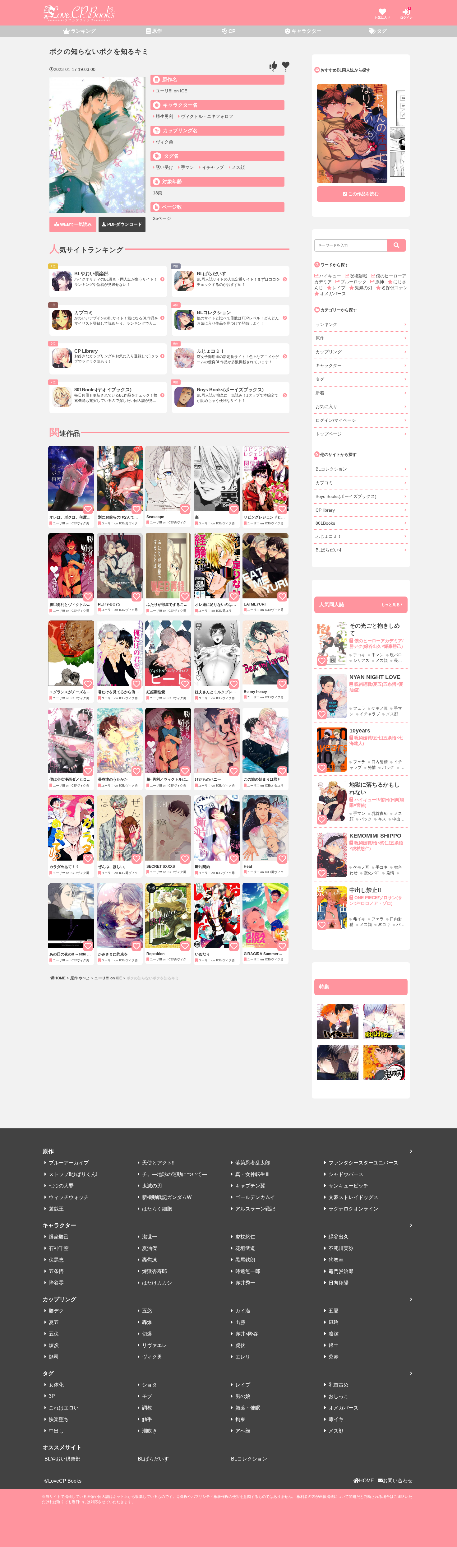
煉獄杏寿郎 (154, 1271)
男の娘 (242, 1396)
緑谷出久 (338, 1236)
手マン (187, 167)
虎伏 (239, 1345)
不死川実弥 (340, 1248)
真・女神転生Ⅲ (252, 1174)
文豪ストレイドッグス (352, 1197)
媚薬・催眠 (247, 1407)
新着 (320, 392)
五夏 (333, 1310)
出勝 (239, 1322)
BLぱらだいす (329, 549)
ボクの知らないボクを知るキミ (152, 978)
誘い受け (164, 167)
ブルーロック (354, 281)
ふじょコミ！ (329, 536)
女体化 (56, 1384)
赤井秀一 (244, 1282)
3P (51, 1396)
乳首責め (338, 1384)
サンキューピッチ (347, 1185)
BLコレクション (331, 469)
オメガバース (333, 293)
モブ (146, 1396)
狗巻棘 (335, 1259)
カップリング (329, 351)
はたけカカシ (156, 1282)
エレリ (242, 1356)
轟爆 (146, 1322)
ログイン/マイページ (336, 420)
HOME (60, 978)
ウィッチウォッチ (68, 1197)
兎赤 (333, 1356)
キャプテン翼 (249, 1185)
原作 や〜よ (80, 978)
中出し (56, 1430)
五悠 (146, 1310)
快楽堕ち (58, 1419)
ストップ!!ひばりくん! (72, 1174)
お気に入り (326, 406)
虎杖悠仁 (244, 1236)
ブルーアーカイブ (68, 1162)
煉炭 (53, 1345)
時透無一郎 (247, 1271)
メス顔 (237, 167)
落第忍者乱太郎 (252, 1162)
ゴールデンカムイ (254, 1197)
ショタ (149, 1384)
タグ (320, 379)
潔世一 (149, 1236)
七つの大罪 (61, 1185)
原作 (320, 338)
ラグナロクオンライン (352, 1208)
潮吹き (149, 1430)
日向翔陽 (338, 1282)
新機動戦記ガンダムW (166, 1197)
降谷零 (56, 1282)
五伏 (53, 1333)
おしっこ (338, 1396)
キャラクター (329, 365)
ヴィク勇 (164, 141)
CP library (325, 510)
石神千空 (58, 1248)
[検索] (396, 245)
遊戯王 (56, 1208)
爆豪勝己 (58, 1236)
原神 (380, 281)
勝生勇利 (164, 116)
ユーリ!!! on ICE (171, 90)
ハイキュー (330, 275)
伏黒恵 (56, 1259)
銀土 (333, 1345)
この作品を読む (363, 193)
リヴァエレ (154, 1345)
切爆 (146, 1333)
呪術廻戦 (359, 275)
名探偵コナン (394, 287)
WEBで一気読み (75, 224)
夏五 (53, 1322)
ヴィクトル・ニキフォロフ (206, 116)
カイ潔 (242, 1310)
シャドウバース (345, 1174)
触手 (146, 1419)
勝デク (56, 1310)
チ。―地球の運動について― (174, 1174)
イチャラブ (212, 167)
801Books (325, 523)
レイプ (339, 287)
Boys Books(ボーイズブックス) (346, 496)
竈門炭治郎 (340, 1271)
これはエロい (63, 1407)
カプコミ (324, 482)
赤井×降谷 (246, 1333)
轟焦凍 (149, 1259)
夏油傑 (149, 1248)
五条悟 (56, 1271)
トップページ (329, 433)
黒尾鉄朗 (244, 1259)
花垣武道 (244, 1248)
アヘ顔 (242, 1430)
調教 (146, 1407)
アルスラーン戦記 (254, 1208)
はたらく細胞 (156, 1208)
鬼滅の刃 (364, 287)
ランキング (326, 324)
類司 (53, 1356)
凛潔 (333, 1333)
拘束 (239, 1419)
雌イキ (335, 1419)
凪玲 (333, 1322)
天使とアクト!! (157, 1162)
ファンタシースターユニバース (362, 1162)
